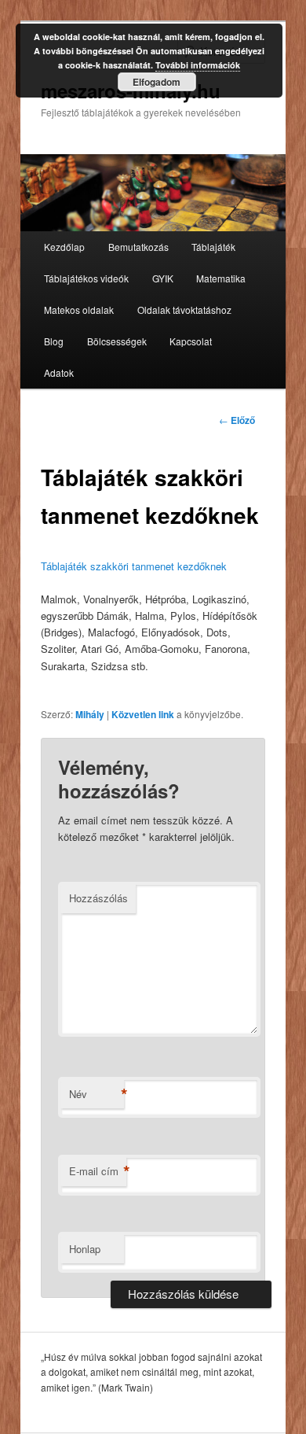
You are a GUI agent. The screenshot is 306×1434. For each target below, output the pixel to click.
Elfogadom (156, 82)
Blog (54, 341)
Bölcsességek (117, 341)
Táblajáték (213, 246)
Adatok (59, 372)
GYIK (162, 278)
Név (96, 1094)
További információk (197, 65)
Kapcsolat (190, 341)
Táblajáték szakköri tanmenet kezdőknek (134, 565)
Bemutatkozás (138, 246)
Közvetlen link (142, 714)
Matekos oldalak (79, 309)
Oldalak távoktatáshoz (184, 309)
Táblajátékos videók (86, 278)
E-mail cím (97, 1171)
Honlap (84, 1248)
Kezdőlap (64, 246)
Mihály (89, 714)
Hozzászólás (98, 897)
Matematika (221, 278)
